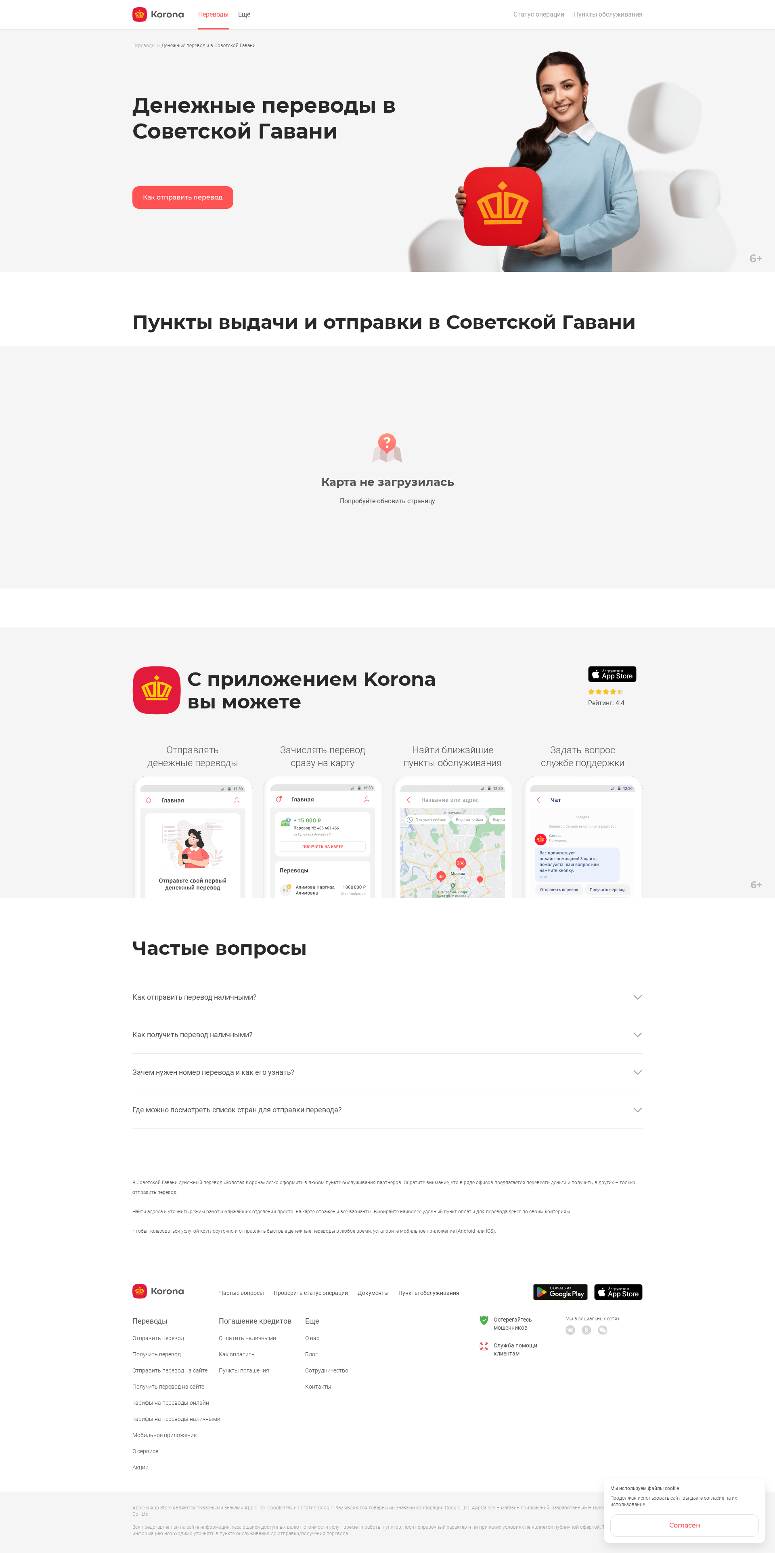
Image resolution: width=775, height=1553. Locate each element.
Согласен (684, 1525)
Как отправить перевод (183, 197)
